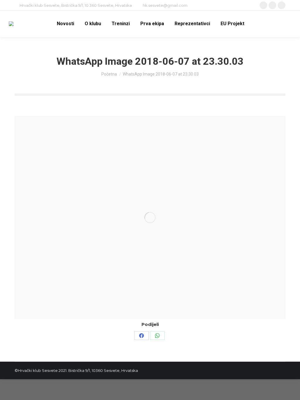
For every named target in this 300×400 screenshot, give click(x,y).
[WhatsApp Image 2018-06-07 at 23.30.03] (150, 217)
